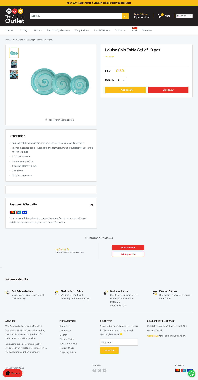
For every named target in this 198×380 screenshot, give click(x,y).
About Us (64, 326)
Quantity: (109, 80)
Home (8, 40)
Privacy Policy (67, 348)
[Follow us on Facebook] (94, 370)
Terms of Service (68, 343)
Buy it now (168, 90)
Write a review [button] (128, 247)
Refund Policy (67, 339)
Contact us (152, 335)
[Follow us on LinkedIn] (104, 370)
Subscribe (109, 350)
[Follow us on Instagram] (99, 370)
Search (63, 335)
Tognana (109, 57)
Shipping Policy (68, 352)
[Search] (125, 16)
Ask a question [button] (128, 254)
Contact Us (65, 330)
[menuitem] (10, 30)
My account (140, 17)
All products (18, 40)
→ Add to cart (125, 90)
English (182, 16)
